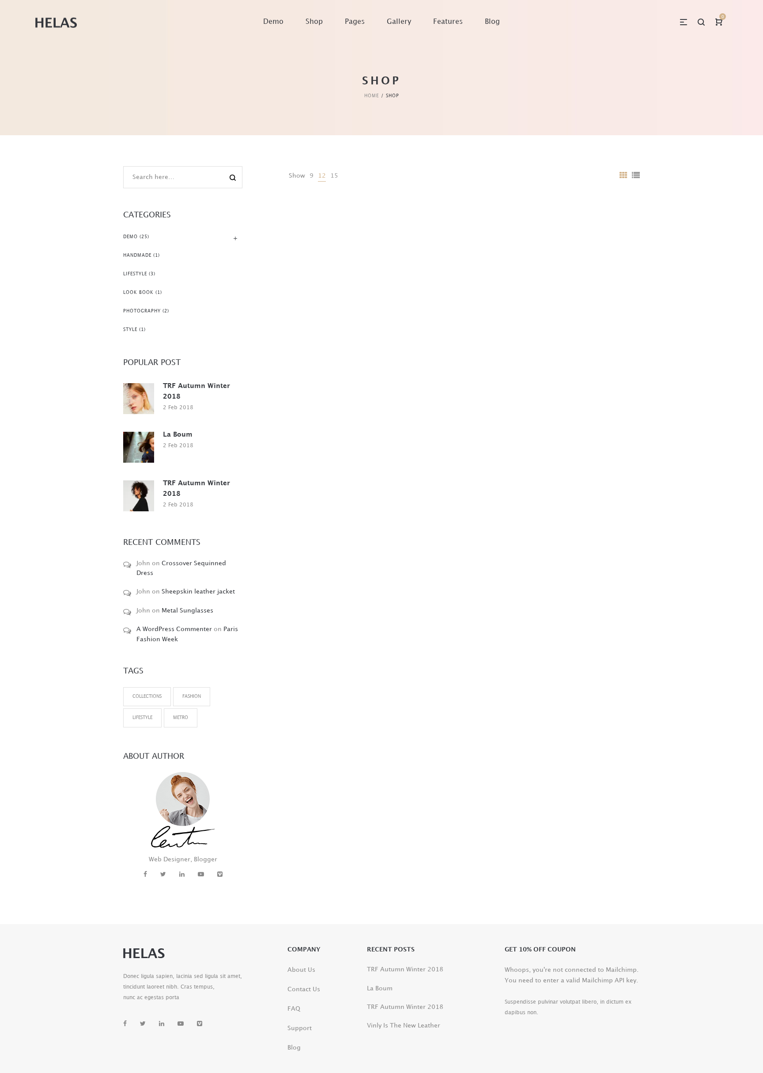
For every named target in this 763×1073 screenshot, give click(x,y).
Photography (142, 311)
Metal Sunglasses (187, 610)
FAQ (293, 1009)
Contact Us (303, 989)
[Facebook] (145, 874)
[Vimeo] (220, 874)
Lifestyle (135, 274)
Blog (294, 1047)
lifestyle (142, 717)
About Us (301, 970)
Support (299, 1028)
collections (147, 696)
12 (322, 176)
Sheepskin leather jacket (198, 591)
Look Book (138, 292)
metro (180, 717)
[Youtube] (201, 874)
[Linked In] (182, 874)
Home (371, 96)
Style (130, 329)
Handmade (137, 255)
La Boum (178, 435)
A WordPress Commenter (174, 629)
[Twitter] (163, 874)
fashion (191, 696)
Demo (130, 237)
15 (334, 176)
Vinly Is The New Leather (403, 1025)
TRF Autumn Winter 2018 (196, 391)
